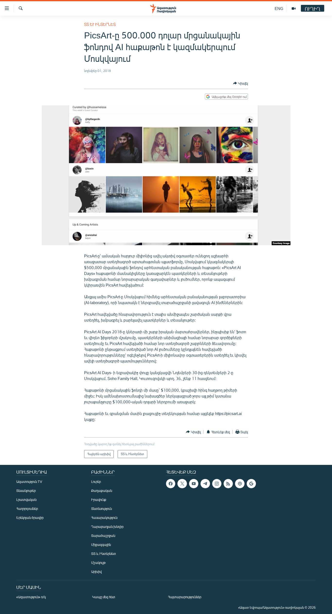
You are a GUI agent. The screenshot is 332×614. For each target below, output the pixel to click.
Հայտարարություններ (184, 597)
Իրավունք (98, 499)
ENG (279, 8)
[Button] (240, 83)
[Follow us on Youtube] (193, 483)
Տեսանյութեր (26, 490)
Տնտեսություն (101, 508)
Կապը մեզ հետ (103, 597)
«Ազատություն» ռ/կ (31, 597)
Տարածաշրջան (103, 535)
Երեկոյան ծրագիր (30, 517)
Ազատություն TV (29, 481)
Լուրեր (96, 481)
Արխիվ (96, 571)
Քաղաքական (101, 490)
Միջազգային (101, 544)
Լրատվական (26, 499)
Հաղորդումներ (27, 508)
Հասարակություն (104, 517)
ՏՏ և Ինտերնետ (100, 24)
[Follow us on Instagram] (216, 483)
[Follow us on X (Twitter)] (182, 483)
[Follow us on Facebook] (170, 483)
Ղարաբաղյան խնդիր (107, 526)
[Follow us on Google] (251, 483)
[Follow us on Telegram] (205, 483)
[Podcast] (239, 483)
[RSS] (228, 483)
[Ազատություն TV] (293, 8)
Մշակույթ (98, 562)
